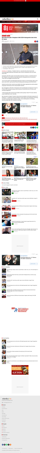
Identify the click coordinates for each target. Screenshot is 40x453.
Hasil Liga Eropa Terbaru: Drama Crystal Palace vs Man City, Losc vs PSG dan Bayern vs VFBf (25, 191)
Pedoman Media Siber (6, 438)
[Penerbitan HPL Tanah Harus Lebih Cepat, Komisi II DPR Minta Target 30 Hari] (6, 199)
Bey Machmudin (9, 118)
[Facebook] (31, 127)
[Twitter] (33, 127)
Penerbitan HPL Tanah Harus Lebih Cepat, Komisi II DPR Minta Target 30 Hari (24, 199)
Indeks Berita (4, 436)
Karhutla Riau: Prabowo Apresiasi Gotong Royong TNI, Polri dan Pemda (24, 214)
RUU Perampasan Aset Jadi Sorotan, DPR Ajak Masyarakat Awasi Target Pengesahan (22, 285)
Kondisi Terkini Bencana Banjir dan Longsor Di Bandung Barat (19, 153)
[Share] (37, 41)
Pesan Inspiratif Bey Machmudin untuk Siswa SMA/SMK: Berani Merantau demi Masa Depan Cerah (31, 153)
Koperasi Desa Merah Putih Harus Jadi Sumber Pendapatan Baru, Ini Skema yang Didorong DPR (21, 275)
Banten (4, 429)
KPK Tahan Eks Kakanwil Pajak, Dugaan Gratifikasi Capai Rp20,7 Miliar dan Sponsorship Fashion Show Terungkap (22, 356)
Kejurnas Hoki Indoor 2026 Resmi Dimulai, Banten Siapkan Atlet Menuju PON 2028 (24, 207)
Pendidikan (16, 137)
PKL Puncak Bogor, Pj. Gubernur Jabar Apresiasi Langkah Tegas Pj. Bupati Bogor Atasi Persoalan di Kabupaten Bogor (7, 141)
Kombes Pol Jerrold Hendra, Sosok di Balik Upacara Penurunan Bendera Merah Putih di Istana (22, 361)
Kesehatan (4, 420)
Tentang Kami (4, 440)
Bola (28, 137)
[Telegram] (35, 127)
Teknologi (3, 421)
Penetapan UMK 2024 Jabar (8, 119)
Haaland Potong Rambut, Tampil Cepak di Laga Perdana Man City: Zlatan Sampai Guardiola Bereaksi (24, 222)
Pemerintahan (4, 35)
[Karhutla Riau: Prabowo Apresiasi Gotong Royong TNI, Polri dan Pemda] (6, 215)
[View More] (20, 399)
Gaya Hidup (4, 416)
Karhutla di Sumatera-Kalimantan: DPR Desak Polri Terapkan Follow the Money (21, 346)
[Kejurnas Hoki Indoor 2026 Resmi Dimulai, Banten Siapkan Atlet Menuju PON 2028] (6, 207)
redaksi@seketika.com (8, 402)
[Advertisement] (20, 8)
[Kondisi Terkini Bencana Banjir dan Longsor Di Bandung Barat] (20, 147)
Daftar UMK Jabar (17, 118)
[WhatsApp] (37, 127)
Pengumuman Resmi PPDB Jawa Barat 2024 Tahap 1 (19, 141)
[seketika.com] (8, 18)
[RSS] (10, 445)
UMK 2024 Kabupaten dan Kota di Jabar (21, 119)
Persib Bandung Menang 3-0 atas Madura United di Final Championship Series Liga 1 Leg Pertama (32, 141)
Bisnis (3, 411)
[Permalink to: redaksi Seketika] (3, 41)
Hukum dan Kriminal (6, 149)
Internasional (4, 415)
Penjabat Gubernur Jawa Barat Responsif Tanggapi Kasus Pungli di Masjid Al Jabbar (7, 153)
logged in (8, 184)
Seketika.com (4, 71)
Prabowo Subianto (6, 432)
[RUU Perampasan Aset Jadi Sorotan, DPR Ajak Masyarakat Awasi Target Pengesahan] (4, 286)
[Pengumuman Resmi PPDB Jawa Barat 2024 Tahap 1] (20, 135)
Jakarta (4, 430)
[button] (37, 19)
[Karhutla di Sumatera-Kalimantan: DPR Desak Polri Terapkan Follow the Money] (4, 347)
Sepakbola (5, 427)
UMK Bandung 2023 (33, 119)
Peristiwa (8, 35)
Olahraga (13, 208)
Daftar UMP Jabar (25, 118)
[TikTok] (8, 445)
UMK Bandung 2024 (6, 120)
